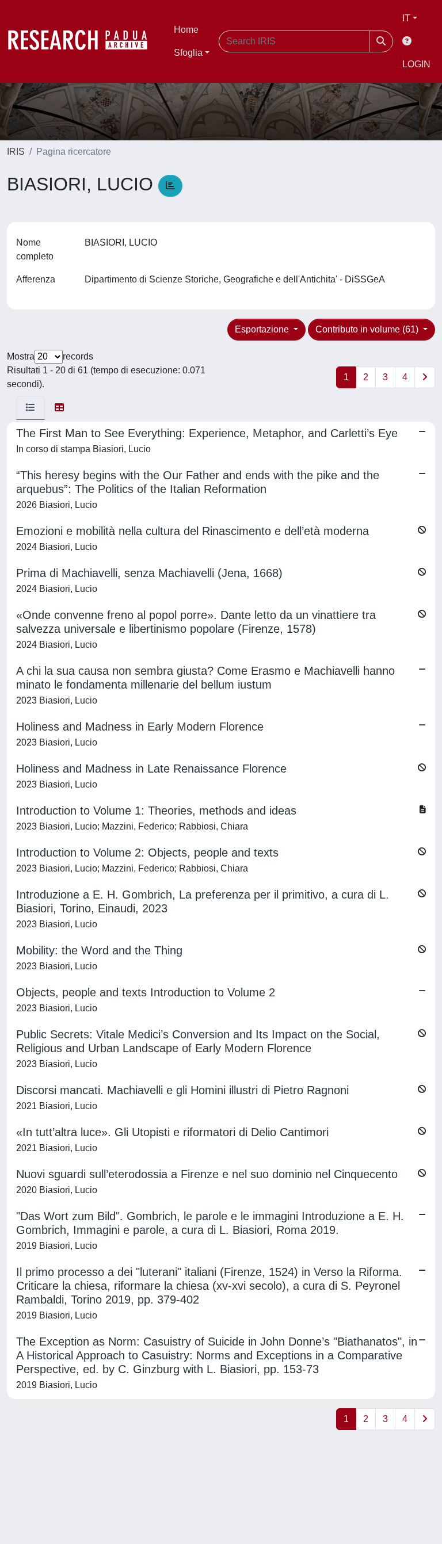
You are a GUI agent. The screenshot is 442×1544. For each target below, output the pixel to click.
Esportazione (263, 329)
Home (186, 30)
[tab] (30, 408)
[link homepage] (83, 41)
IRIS (16, 151)
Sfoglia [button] (188, 53)
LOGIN (416, 64)
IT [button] (406, 18)
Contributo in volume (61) (368, 329)
